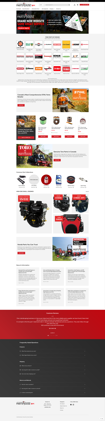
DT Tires (57, 79)
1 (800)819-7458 (47, 407)
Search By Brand (25, 8)
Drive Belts (34, 185)
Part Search (18, 8)
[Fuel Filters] (46, 180)
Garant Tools (65, 79)
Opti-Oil (60, 81)
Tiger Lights (29, 82)
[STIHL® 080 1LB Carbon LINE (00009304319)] (56, 120)
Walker (56, 82)
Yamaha (65, 82)
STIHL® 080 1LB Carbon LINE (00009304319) (56, 128)
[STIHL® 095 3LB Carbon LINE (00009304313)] (69, 120)
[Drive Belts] (34, 180)
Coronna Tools (53, 79)
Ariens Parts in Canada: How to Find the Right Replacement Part (52, 291)
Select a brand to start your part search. (52, 38)
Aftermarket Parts (35, 8)
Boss (41, 79)
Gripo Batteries (81, 79)
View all (87, 191)
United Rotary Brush (45, 82)
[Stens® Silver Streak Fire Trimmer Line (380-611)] (83, 120)
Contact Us (58, 8)
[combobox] (57, 5)
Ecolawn (61, 79)
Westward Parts (61, 82)
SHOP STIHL (21, 105)
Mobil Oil (50, 81)
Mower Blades (22, 185)
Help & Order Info (63, 406)
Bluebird (38, 79)
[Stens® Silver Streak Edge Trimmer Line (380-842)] (43, 120)
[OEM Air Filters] (71, 180)
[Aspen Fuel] (58, 180)
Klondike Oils (41, 81)
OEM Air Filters (71, 185)
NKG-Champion (55, 81)
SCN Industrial (82, 81)
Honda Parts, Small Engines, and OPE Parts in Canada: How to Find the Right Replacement (76, 271)
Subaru (87, 81)
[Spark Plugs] (83, 180)
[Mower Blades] (21, 180)
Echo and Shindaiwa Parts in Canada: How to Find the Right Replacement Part (52, 271)
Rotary (78, 81)
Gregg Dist (75, 79)
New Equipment (45, 8)
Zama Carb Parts (70, 82)
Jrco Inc (37, 81)
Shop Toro (57, 160)
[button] (77, 5)
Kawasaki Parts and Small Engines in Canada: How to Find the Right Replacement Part (27, 271)
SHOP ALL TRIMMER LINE (26, 137)
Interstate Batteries (31, 81)
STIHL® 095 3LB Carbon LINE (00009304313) (69, 128)
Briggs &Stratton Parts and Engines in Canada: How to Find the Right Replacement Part (27, 292)
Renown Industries (73, 81)
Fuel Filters (46, 185)
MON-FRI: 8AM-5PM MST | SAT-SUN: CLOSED (80, 0)
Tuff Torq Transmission (36, 82)
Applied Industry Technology (23, 79)
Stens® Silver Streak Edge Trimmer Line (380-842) (42, 128)
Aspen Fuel (31, 79)
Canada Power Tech (46, 79)
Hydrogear (25, 81)
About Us (62, 408)
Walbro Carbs (51, 82)
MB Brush (46, 81)
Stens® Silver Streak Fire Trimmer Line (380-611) (83, 128)
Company (51, 8)
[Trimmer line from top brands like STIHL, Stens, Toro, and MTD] (26, 121)
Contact (61, 410)
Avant (35, 79)
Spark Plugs (83, 185)
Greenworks (70, 79)
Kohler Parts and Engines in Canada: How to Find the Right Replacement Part (77, 291)
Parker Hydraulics (65, 81)
